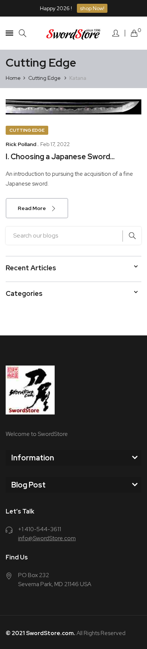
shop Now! (92, 8)
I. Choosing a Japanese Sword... (60, 156)
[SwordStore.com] (73, 33)
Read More (32, 208)
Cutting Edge (26, 130)
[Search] (22, 33)
